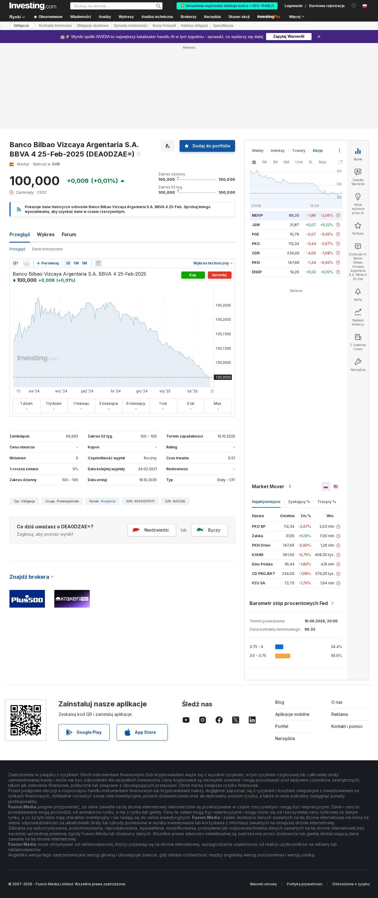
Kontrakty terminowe (55, 26)
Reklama (339, 628)
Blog (279, 616)
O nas (337, 616)
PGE (255, 149)
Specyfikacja (223, 26)
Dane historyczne (47, 164)
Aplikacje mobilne (292, 628)
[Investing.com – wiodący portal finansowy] (32, 6)
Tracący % (326, 416)
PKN (256, 177)
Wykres (46, 149)
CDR (256, 168)
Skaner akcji (239, 17)
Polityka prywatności (304, 799)
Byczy (214, 444)
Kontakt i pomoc (347, 641)
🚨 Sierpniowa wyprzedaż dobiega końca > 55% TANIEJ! (227, 6)
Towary (298, 65)
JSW (256, 139)
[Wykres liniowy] (26, 178)
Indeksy (278, 65)
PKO (256, 158)
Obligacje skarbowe (93, 26)
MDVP (257, 130)
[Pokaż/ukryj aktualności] (98, 178)
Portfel (281, 641)
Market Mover (268, 401)
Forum (69, 149)
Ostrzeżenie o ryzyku (350, 799)
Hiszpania (108, 416)
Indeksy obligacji (194, 26)
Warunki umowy (263, 799)
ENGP (257, 187)
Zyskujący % (299, 416)
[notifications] (354, 5)
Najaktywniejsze (266, 416)
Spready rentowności (131, 26)
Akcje (318, 65)
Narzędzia (285, 653)
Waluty (257, 65)
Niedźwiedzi (156, 444)
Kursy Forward (164, 26)
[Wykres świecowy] (15, 178)
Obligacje (21, 26)
